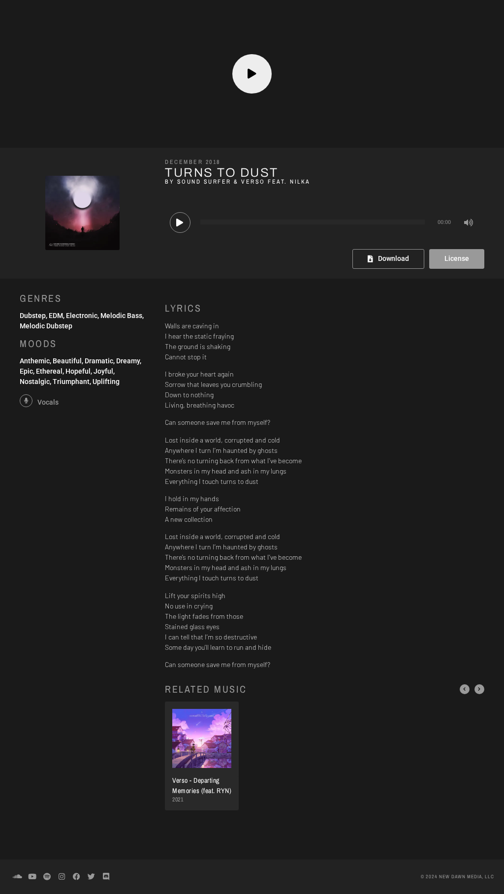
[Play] (180, 222)
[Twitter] (91, 876)
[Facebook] (76, 876)
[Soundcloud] (17, 876)
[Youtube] (32, 876)
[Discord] (105, 876)
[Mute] (469, 222)
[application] (324, 222)
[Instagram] (61, 876)
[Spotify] (46, 876)
